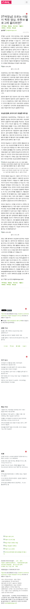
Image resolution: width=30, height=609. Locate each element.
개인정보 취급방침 (6, 564)
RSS (17, 566)
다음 (24, 346)
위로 (12, 346)
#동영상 (10, 26)
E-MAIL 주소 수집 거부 (7, 566)
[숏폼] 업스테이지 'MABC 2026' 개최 (11, 335)
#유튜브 (4, 28)
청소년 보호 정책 (17, 564)
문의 (21, 561)
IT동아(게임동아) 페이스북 (14, 320)
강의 (2, 471)
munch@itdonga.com (11, 603)
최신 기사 (4, 407)
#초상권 (14, 28)
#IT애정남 (4, 26)
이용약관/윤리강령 (22, 562)
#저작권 (9, 28)
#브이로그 (15, 26)
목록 (18, 346)
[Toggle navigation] (26, 2)
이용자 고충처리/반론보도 (8, 562)
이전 (6, 346)
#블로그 (21, 26)
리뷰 (2, 454)
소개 (17, 561)
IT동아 (3, 314)
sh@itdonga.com (12, 30)
